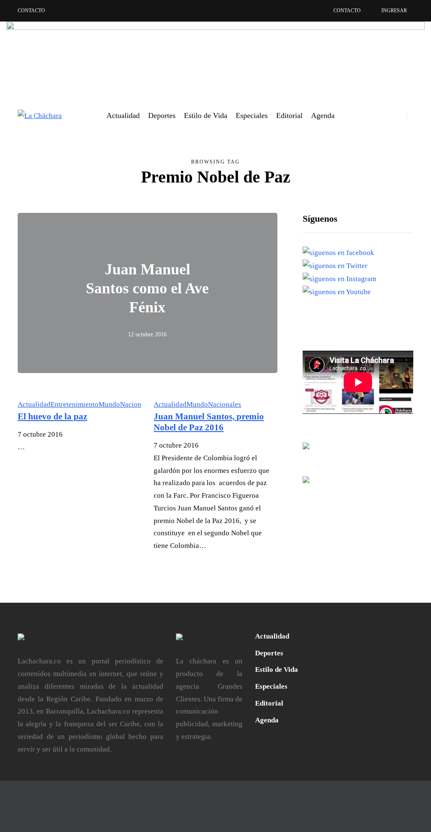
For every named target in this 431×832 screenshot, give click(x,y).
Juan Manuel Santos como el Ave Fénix (147, 288)
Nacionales (136, 404)
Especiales (252, 115)
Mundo (109, 404)
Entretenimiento (74, 404)
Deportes (162, 115)
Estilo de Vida (205, 115)
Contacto (31, 10)
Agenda (323, 115)
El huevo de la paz (52, 416)
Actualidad (123, 115)
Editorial (289, 115)
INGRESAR (394, 10)
